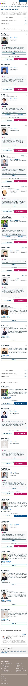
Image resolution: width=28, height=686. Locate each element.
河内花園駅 (12, 130)
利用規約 (18, 665)
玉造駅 (11, 526)
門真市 (7, 619)
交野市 (6, 652)
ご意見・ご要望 (19, 663)
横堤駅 (4, 398)
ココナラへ (3, 1)
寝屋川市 (11, 651)
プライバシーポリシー (20, 666)
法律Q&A (4, 665)
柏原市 (18, 651)
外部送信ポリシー (19, 668)
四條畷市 (2, 652)
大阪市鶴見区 (8, 397)
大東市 (7, 580)
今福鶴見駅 (4, 601)
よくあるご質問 (6, 670)
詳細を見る (14, 320)
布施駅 (11, 38)
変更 (26, 17)
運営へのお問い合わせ (7, 671)
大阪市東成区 (8, 509)
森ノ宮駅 (4, 511)
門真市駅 (4, 620)
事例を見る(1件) (7, 114)
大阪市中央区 (16, 524)
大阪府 (11, 37)
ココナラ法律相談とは (7, 663)
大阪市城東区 (8, 600)
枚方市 (5, 651)
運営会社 (4, 678)
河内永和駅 (4, 357)
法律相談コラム (6, 666)
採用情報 (4, 680)
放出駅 (3, 562)
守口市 (2, 651)
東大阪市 (15, 37)
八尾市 (15, 411)
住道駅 (3, 582)
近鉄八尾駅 (12, 413)
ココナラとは (5, 668)
